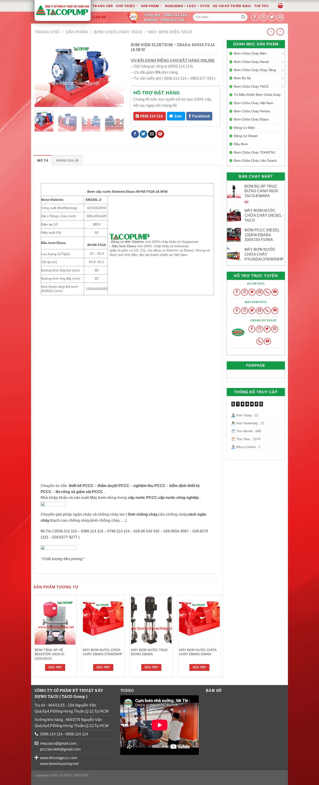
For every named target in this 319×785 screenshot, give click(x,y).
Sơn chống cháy (142, 514)
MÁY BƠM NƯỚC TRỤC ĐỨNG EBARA (149, 652)
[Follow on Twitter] (251, 292)
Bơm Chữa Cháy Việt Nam (253, 103)
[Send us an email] (280, 17)
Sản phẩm (150, 6)
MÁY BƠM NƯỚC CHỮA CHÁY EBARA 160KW (197, 652)
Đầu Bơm (241, 144)
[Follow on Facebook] (236, 292)
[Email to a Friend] (152, 134)
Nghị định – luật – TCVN (187, 6)
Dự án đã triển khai (232, 6)
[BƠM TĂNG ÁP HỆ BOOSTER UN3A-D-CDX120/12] (55, 620)
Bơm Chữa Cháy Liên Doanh (255, 160)
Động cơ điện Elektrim (127, 241)
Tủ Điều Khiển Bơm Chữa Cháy (257, 94)
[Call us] (267, 292)
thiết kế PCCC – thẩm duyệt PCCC (99, 486)
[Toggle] (283, 53)
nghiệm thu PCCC (149, 486)
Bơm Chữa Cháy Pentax (252, 111)
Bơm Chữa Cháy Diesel (251, 62)
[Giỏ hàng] (280, 5)
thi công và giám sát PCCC (79, 492)
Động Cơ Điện (244, 128)
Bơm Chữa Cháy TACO (118, 31)
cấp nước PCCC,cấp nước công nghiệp (163, 498)
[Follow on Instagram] (244, 292)
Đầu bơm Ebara (124, 246)
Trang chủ (102, 6)
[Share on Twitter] (143, 134)
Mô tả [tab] (42, 160)
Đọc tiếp (55, 667)
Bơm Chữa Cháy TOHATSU (254, 152)
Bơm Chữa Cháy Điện (250, 53)
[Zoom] (40, 101)
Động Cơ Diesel (245, 136)
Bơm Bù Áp (242, 78)
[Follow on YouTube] (274, 292)
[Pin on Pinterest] (160, 134)
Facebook (201, 116)
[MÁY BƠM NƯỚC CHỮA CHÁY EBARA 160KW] (199, 620)
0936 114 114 (151, 116)
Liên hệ (99, 17)
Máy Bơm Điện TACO (170, 31)
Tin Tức (261, 6)
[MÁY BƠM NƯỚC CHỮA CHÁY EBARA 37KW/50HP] (103, 620)
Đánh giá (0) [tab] (67, 160)
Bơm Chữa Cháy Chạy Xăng (255, 70)
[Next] (116, 73)
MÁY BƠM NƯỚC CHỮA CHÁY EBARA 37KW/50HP (102, 652)
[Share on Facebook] (135, 134)
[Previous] (42, 73)
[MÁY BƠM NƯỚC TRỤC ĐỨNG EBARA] (151, 620)
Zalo (178, 116)
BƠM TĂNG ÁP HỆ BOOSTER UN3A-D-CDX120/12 (50, 654)
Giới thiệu (125, 6)
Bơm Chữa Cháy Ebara (251, 119)
